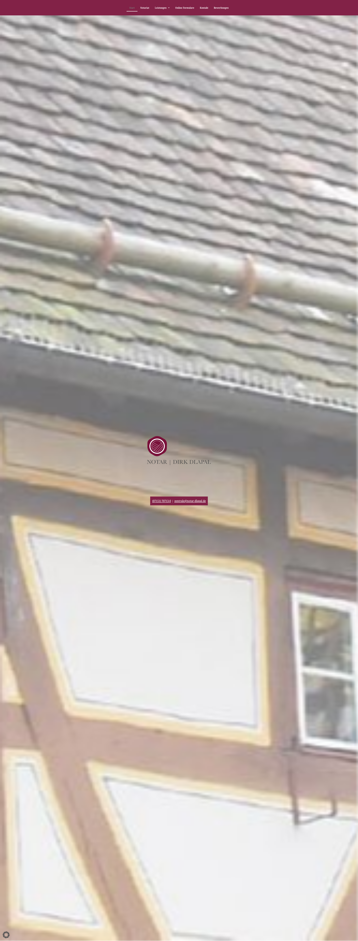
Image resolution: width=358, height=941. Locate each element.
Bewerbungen (221, 7)
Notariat (144, 7)
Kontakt (204, 7)
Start (132, 7)
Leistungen (161, 7)
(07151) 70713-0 (161, 501)
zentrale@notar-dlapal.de (190, 501)
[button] (6, 935)
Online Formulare (184, 7)
